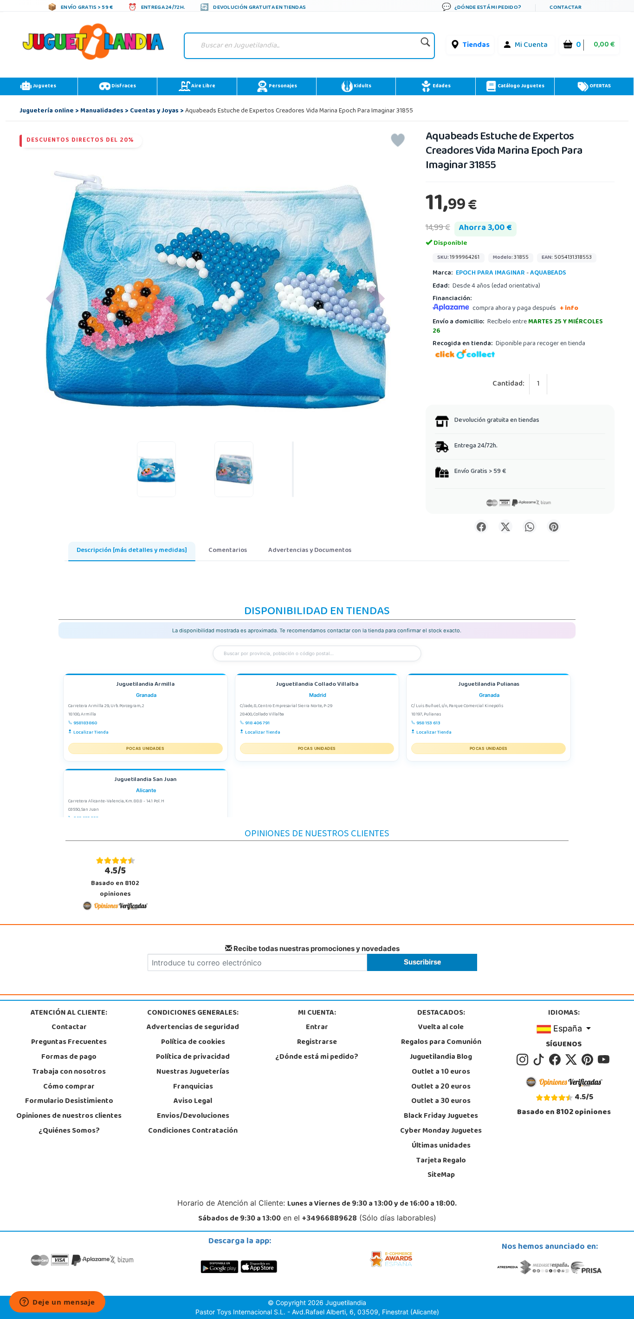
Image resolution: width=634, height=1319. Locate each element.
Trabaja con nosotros (69, 1072)
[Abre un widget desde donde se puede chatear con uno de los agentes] (57, 1302)
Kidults (362, 86)
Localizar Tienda (91, 732)
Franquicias (193, 1087)
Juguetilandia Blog (441, 1057)
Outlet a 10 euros (441, 1072)
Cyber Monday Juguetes (441, 1131)
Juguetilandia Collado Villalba (317, 685)
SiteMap (441, 1175)
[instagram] (524, 1059)
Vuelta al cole (441, 1027)
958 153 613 (428, 723)
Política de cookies (193, 1042)
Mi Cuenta (531, 45)
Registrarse (317, 1042)
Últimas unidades (441, 1146)
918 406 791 (257, 723)
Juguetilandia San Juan (145, 780)
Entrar (317, 1027)
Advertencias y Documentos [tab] (309, 551)
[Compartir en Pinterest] (554, 526)
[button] (54, 298)
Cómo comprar (69, 1087)
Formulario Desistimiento (69, 1101)
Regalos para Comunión (441, 1042)
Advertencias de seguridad (193, 1027)
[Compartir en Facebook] (481, 526)
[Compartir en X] (505, 526)
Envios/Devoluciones (193, 1116)
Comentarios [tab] (227, 551)
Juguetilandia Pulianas (488, 685)
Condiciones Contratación (193, 1131)
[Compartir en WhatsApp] (530, 526)
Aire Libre (202, 86)
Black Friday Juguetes (441, 1116)
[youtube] (604, 1059)
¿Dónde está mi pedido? (316, 1057)
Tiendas (476, 45)
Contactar (69, 1027)
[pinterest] (589, 1059)
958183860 (85, 723)
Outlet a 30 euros (441, 1101)
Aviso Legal (193, 1101)
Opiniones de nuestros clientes (69, 1116)
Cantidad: (508, 384)
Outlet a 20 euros (441, 1087)
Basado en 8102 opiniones (115, 882)
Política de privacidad (193, 1057)
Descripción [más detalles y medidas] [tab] (132, 551)
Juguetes (44, 86)
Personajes (282, 86)
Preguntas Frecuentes (69, 1042)
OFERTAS (600, 86)
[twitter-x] (572, 1059)
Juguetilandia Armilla (145, 685)
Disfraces (123, 86)
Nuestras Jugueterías (192, 1072)
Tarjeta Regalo (441, 1161)
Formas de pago (69, 1057)
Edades (441, 86)
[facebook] (556, 1059)
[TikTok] (540, 1059)
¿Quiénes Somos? (69, 1131)
